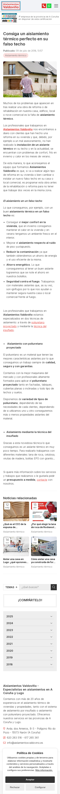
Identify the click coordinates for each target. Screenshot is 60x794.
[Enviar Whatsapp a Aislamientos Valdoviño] (49, 6)
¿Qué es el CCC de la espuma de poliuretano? (14, 526)
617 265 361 (31, 737)
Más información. (44, 770)
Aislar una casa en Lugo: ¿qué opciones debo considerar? (14, 561)
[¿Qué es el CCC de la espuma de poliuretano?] (16, 511)
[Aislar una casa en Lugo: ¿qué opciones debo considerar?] (16, 546)
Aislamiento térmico (15, 55)
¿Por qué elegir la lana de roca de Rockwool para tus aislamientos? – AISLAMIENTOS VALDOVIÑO (43, 526)
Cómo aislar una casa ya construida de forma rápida (44, 561)
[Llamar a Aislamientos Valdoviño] (44, 6)
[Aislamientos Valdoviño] (10, 5)
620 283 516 (14, 737)
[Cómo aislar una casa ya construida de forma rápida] (44, 546)
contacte (42, 479)
